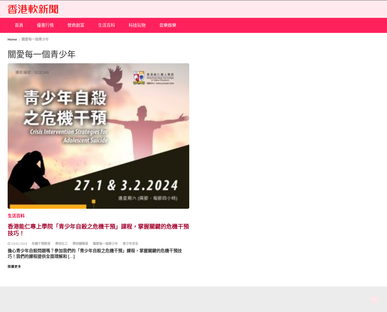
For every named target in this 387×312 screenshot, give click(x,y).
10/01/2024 (19, 244)
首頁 (19, 25)
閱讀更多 (14, 267)
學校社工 (61, 244)
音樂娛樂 (167, 25)
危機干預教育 (41, 244)
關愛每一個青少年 (105, 244)
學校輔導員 (80, 244)
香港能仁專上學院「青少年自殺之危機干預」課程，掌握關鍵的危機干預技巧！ (98, 229)
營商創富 (75, 25)
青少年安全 (130, 244)
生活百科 (106, 25)
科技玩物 (137, 25)
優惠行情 (45, 25)
